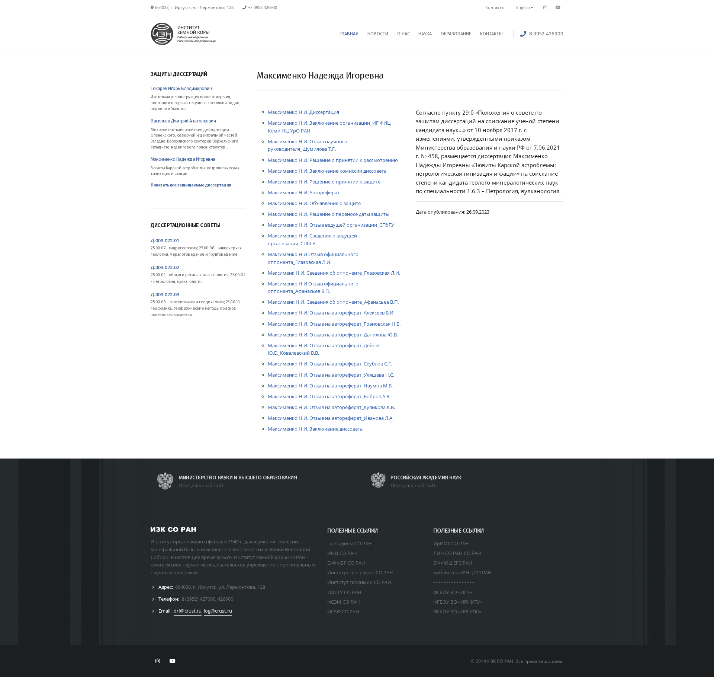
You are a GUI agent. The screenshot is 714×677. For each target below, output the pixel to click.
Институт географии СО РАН (360, 572)
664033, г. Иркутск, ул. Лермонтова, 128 (220, 587)
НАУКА (425, 33)
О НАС (403, 33)
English (523, 7)
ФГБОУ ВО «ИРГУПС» (457, 611)
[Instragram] (545, 7)
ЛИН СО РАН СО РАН (457, 553)
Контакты (494, 7)
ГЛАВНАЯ (349, 33)
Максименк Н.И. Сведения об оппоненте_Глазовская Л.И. (334, 272)
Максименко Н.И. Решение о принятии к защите (324, 181)
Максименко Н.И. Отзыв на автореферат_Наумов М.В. (330, 385)
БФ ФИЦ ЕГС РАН (452, 562)
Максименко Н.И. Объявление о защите (314, 203)
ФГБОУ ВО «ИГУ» (452, 592)
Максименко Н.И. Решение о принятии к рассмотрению (333, 160)
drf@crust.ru (188, 610)
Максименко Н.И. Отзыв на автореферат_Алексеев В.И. (331, 312)
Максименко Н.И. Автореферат (304, 192)
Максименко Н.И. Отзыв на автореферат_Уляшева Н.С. (331, 374)
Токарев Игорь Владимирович (181, 88)
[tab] (198, 77)
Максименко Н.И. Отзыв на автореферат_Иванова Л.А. (330, 418)
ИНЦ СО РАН (342, 553)
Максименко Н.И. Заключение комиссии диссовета (327, 170)
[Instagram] (157, 661)
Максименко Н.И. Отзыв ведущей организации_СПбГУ (331, 224)
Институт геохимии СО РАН (359, 582)
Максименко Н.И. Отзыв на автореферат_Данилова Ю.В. (333, 334)
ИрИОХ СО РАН (451, 543)
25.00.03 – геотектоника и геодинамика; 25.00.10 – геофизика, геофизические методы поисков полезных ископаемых (197, 308)
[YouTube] (558, 7)
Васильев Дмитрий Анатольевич (183, 121)
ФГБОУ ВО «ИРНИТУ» (457, 601)
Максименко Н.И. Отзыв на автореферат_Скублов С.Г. (330, 363)
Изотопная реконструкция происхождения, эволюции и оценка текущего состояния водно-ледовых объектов (196, 103)
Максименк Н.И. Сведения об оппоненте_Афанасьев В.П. (333, 301)
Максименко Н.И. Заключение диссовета (315, 428)
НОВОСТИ (377, 33)
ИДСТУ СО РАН (344, 592)
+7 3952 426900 (262, 7)
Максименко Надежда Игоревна (183, 159)
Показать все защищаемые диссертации (191, 185)
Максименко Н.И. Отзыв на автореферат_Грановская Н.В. (334, 323)
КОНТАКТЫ (491, 33)
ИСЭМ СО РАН (343, 601)
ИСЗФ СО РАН (343, 611)
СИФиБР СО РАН (346, 562)
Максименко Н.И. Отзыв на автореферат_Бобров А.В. (329, 396)
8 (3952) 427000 (198, 598)
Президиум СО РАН (349, 543)
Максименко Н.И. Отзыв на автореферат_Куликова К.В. (331, 407)
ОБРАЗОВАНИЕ (456, 33)
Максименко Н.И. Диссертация (303, 112)
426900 (225, 598)
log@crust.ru (218, 610)
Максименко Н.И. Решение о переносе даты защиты (328, 214)
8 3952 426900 (546, 34)
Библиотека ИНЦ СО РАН (462, 572)
